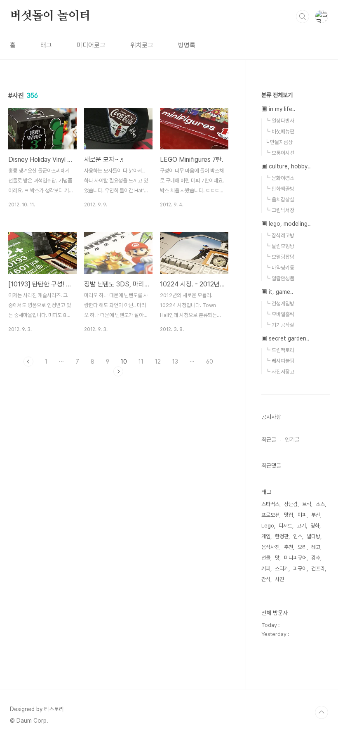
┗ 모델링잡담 (279, 257)
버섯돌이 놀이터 (50, 16)
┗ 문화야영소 (279, 178)
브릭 (306, 504)
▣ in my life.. (278, 109)
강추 (315, 558)
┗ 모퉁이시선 (279, 153)
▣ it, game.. (277, 291)
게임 (265, 536)
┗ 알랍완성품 (279, 278)
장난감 (291, 504)
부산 (315, 515)
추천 (288, 547)
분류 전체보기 (277, 95)
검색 (302, 16)
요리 (302, 547)
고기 (301, 525)
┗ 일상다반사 (279, 121)
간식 (265, 579)
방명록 (186, 45)
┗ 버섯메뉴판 (279, 131)
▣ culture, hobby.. (286, 166)
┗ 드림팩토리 (279, 350)
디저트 (285, 525)
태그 (46, 45)
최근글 (268, 439)
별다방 (313, 536)
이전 (28, 361)
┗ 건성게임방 (279, 303)
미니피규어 (295, 558)
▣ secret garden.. (285, 338)
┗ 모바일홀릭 (279, 314)
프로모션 (270, 515)
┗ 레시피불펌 (279, 361)
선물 (265, 558)
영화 (314, 525)
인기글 (292, 439)
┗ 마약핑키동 (279, 268)
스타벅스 (270, 504)
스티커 (282, 568)
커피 (265, 568)
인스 (297, 536)
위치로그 (141, 45)
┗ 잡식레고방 (279, 235)
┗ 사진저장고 (279, 372)
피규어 (300, 568)
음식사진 (270, 547)
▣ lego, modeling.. (286, 223)
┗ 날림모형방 (279, 246)
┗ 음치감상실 (279, 199)
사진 (279, 579)
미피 (302, 515)
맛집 (288, 515)
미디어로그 (91, 45)
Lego (267, 525)
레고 (315, 547)
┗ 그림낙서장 (279, 210)
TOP (321, 712)
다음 (118, 371)
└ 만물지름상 (279, 142)
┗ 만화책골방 (279, 189)
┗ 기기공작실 (279, 325)
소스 (320, 504)
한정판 (282, 536)
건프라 (318, 568)
